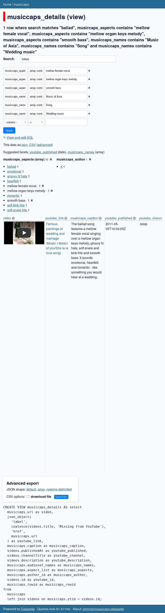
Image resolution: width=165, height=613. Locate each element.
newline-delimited (59, 489)
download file (40, 496)
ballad (11, 166)
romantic (13, 195)
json (25, 144)
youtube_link (54, 218)
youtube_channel (151, 218)
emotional (14, 171)
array (41, 489)
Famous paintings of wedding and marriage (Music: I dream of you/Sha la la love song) (57, 238)
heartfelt (13, 181)
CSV (32, 144)
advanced (45, 144)
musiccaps (21, 4)
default (31, 489)
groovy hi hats (17, 176)
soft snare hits (17, 210)
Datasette (28, 609)
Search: (9, 59)
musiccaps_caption (84, 218)
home (7, 4)
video (7, 218)
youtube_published (43, 152)
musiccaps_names (81, 152)
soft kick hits (16, 205)
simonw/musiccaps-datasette (103, 609)
